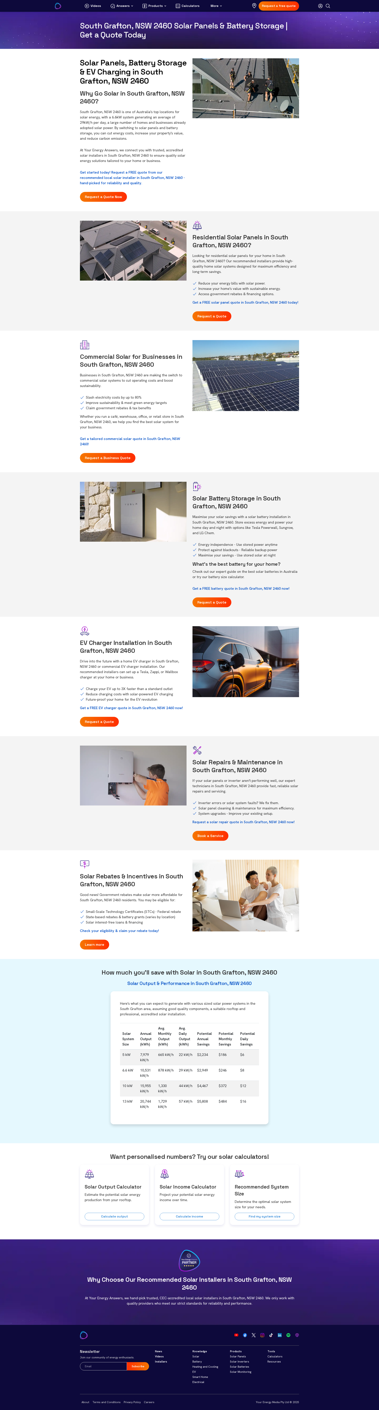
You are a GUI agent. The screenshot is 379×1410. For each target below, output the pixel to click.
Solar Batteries (239, 1366)
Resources (274, 1361)
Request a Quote (211, 316)
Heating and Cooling (205, 1366)
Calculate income (189, 1216)
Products (236, 1351)
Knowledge (199, 1351)
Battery (197, 1361)
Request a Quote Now (103, 196)
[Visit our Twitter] (253, 1335)
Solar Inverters (239, 1361)
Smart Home (200, 1377)
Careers (149, 1402)
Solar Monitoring (240, 1372)
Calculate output (114, 1216)
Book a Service (210, 835)
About (85, 1402)
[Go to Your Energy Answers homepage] (58, 6)
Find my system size (264, 1216)
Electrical (198, 1382)
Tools (271, 1351)
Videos (159, 1356)
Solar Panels (238, 1356)
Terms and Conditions (106, 1402)
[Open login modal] (320, 6)
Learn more (94, 944)
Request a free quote (279, 6)
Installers (161, 1361)
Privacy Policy (132, 1402)
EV (194, 1372)
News (158, 1351)
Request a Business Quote (107, 458)
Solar (195, 1356)
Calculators (274, 1356)
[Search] (328, 6)
